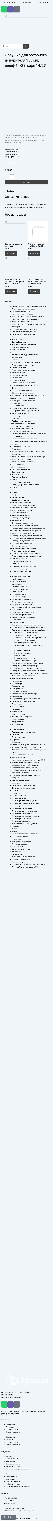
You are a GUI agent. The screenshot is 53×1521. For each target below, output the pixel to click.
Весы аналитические (19, 337)
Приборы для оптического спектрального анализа (29, 673)
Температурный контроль (19, 783)
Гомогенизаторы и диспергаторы (24, 569)
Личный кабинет (12, 1459)
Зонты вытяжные (18, 474)
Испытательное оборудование (23, 429)
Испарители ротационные (21, 576)
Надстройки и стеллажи (21, 482)
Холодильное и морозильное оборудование (28, 528)
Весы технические (19, 350)
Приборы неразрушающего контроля (26, 439)
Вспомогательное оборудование (24, 566)
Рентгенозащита (18, 520)
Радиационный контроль (21, 780)
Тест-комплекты (18, 847)
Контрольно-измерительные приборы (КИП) (28, 760)
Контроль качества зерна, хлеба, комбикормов (29, 457)
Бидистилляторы (18, 373)
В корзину (26, 182)
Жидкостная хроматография (22, 862)
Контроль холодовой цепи (22, 510)
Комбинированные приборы (22, 717)
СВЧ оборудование (19, 594)
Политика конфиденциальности (18, 1469)
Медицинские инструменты (22, 515)
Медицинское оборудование (20, 503)
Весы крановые (18, 339)
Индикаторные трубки (20, 413)
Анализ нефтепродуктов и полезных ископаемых (28, 306)
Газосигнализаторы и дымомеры (24, 408)
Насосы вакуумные (19, 380)
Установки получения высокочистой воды (28, 395)
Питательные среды (19, 844)
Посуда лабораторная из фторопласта (26, 668)
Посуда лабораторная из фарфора (25, 666)
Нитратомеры (17, 727)
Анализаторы (17, 704)
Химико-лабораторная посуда (25, 661)
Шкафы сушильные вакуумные (23, 617)
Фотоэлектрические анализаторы (24, 694)
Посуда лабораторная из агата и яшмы (26, 625)
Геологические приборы (21, 311)
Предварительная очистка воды (24, 383)
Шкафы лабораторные (20, 500)
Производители (12, 1430)
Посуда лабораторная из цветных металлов (28, 671)
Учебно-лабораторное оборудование (24, 824)
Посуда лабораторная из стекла (24, 635)
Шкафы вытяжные (19, 495)
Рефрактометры (18, 686)
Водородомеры (18, 706)
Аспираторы (16, 403)
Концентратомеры (19, 722)
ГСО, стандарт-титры (20, 836)
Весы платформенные (20, 347)
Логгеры (15, 790)
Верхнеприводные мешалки (22, 561)
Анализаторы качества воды (23, 365)
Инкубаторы (16, 574)
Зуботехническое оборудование (24, 508)
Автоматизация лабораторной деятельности (28, 747)
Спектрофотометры (19, 691)
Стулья (14, 490)
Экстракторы (17, 620)
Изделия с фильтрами (22, 653)
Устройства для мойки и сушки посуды (26, 607)
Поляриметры (17, 683)
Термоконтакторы (19, 796)
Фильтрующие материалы (21, 849)
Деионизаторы (17, 378)
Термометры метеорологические (24, 811)
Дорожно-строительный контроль (22, 424)
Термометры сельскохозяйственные (26, 816)
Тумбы (14, 492)
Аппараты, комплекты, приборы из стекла (30, 638)
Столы (14, 487)
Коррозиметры (18, 724)
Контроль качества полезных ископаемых (28, 316)
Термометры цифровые (21, 821)
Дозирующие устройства (21, 571)
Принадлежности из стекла (24, 658)
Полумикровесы (18, 360)
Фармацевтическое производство (25, 525)
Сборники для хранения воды (23, 393)
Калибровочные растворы (22, 841)
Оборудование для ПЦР (20, 518)
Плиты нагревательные (20, 589)
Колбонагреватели (19, 579)
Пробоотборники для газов (22, 421)
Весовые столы (18, 472)
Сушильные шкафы (19, 597)
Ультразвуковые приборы (22, 605)
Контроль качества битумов (22, 314)
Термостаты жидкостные (21, 599)
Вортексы (15, 564)
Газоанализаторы (18, 406)
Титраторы (16, 740)
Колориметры (17, 681)
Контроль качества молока (22, 459)
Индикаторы (16, 839)
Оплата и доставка (13, 1432)
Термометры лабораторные (22, 806)
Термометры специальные (22, 813)
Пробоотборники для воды (22, 390)
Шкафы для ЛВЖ (18, 497)
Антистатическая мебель (21, 469)
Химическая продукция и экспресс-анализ (25, 834)
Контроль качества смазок (22, 322)
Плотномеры (17, 592)
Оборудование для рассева (22, 543)
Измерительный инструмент (22, 431)
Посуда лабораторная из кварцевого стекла (28, 627)
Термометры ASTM (19, 798)
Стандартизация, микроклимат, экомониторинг (27, 745)
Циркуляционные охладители (23, 612)
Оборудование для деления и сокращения (27, 536)
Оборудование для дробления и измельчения (29, 538)
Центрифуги (16, 609)
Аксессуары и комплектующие (23, 309)
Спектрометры (17, 688)
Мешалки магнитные (19, 582)
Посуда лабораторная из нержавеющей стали (29, 630)
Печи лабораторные (19, 587)
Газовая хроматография (21, 859)
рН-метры (15, 734)
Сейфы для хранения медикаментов (25, 485)
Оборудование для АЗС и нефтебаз (25, 329)
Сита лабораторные (19, 546)
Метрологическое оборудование (24, 768)
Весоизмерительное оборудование (23, 332)
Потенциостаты (18, 729)
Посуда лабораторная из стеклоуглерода (27, 663)
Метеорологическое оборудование (25, 765)
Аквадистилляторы (19, 367)
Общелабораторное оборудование (23, 548)
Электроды (16, 742)
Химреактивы (17, 852)
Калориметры (17, 711)
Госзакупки (10, 1427)
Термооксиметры (18, 737)
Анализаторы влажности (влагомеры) (26, 553)
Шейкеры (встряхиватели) (21, 615)
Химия (14, 831)
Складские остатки (13, 1464)
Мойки (14, 480)
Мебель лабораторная (18, 467)
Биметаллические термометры (23, 788)
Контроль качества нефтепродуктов (25, 319)
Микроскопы (17, 584)
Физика (15, 829)
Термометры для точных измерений (25, 803)
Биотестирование (18, 757)
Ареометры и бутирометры (24, 640)
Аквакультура (17, 449)
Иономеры (16, 709)
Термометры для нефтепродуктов (25, 801)
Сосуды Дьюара (18, 464)
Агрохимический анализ (21, 446)
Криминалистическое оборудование (25, 762)
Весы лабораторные (19, 342)
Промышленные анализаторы (23, 732)
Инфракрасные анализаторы (23, 678)
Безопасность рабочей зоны (23, 755)
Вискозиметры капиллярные (25, 643)
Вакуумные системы (19, 375)
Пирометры (16, 793)
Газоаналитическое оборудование (22, 398)
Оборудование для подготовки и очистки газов (29, 864)
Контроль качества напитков (23, 462)
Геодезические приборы (21, 426)
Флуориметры (17, 696)
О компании (10, 1424)
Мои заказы (10, 1461)
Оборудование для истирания (23, 541)
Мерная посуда (20, 655)
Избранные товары (13, 1466)
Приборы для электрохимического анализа (26, 699)
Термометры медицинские (22, 808)
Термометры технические (21, 819)
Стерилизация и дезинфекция (23, 523)
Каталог (9, 1456)
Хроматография (16, 854)
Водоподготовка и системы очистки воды (25, 362)
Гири (13, 352)
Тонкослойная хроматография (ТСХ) (25, 867)
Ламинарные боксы (19, 477)
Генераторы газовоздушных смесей (25, 411)
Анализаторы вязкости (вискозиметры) (27, 556)
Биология (15, 826)
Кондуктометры (18, 719)
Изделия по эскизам (22, 650)
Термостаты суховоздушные (23, 602)
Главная (8, 135)
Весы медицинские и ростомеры (24, 344)
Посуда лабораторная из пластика (25, 632)
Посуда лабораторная (18, 622)
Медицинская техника (20, 513)
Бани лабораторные (19, 559)
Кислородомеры (18, 714)
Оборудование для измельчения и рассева (26, 531)
